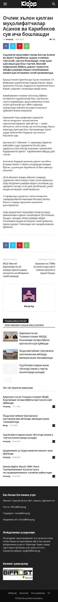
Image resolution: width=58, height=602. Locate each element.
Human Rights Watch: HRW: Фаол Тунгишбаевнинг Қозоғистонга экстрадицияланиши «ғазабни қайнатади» (27, 469)
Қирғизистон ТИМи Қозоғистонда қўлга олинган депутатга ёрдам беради (44, 268)
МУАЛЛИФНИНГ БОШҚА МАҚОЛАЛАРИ (24, 325)
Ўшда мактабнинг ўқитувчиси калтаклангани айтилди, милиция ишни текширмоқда (36, 354)
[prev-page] (5, 380)
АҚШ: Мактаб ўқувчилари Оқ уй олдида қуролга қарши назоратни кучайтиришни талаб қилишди (16, 270)
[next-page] (9, 380)
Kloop (5, 425)
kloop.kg (9, 39)
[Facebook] (6, 46)
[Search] (54, 4)
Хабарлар (12, 593)
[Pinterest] (20, 46)
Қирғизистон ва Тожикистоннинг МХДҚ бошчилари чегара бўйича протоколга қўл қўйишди (27, 399)
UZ (49, 593)
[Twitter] (13, 46)
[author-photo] (29, 302)
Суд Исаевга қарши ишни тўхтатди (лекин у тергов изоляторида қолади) (34, 369)
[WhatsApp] (26, 46)
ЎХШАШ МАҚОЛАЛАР (16, 321)
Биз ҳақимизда (38, 593)
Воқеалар (24, 593)
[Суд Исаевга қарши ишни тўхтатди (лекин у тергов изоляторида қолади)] (10, 369)
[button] (5, 4)
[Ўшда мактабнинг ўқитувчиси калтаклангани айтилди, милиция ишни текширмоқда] (10, 354)
